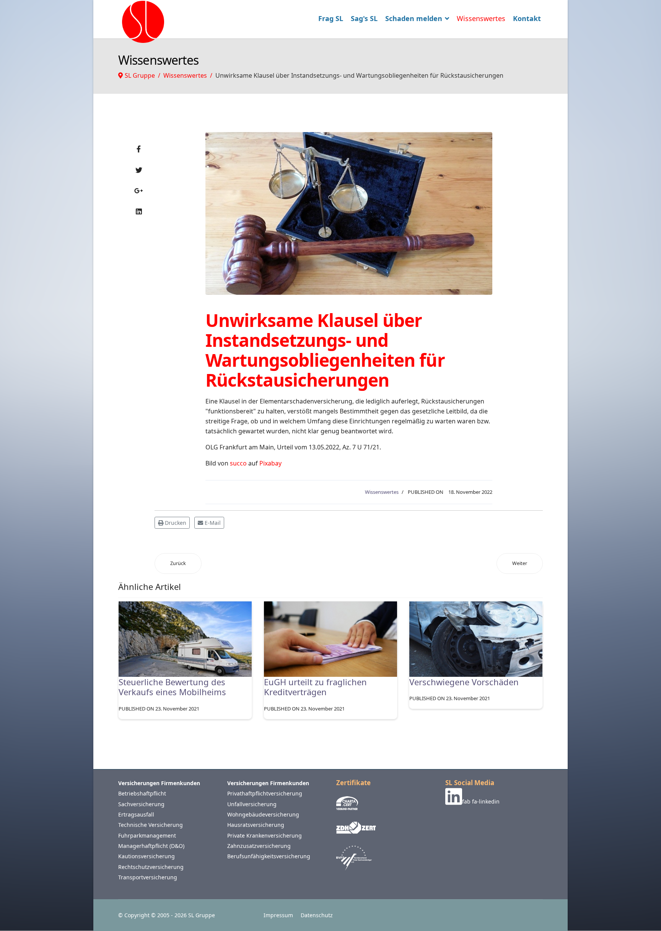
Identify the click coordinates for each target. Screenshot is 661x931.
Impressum (278, 915)
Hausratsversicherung (255, 824)
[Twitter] (138, 170)
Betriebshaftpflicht (142, 793)
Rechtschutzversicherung (151, 867)
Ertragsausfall (136, 814)
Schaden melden (413, 18)
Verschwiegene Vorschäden (464, 682)
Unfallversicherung (252, 804)
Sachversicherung (141, 804)
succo (238, 463)
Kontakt (527, 18)
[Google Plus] (138, 190)
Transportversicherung (147, 877)
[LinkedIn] (139, 211)
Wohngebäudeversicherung (263, 814)
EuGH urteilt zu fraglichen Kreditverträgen (315, 686)
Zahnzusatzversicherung (259, 845)
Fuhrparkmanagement (147, 835)
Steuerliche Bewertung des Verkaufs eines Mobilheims (172, 686)
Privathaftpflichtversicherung (264, 793)
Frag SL (330, 18)
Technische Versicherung (150, 824)
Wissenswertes (481, 18)
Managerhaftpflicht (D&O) (151, 845)
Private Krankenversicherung (264, 835)
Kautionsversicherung (146, 856)
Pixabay (270, 463)
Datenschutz (317, 915)
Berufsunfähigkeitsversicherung (268, 856)
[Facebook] (139, 149)
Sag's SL (364, 18)
